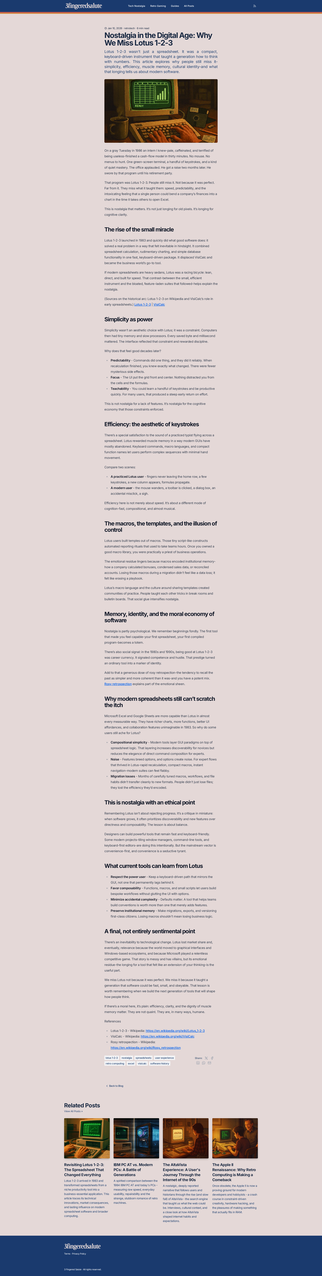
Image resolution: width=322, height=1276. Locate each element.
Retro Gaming (158, 6)
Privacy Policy (79, 1253)
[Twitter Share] (206, 1058)
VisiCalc (159, 304)
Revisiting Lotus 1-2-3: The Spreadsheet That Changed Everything (84, 1169)
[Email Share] (209, 1063)
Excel (131, 1063)
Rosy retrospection (118, 684)
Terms (67, 1253)
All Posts (189, 6)
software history (159, 1063)
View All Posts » (73, 1111)
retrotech (129, 28)
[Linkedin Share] (198, 1063)
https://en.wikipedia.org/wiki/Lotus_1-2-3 (175, 1031)
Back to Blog (116, 1085)
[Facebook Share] (212, 1058)
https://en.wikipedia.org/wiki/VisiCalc (167, 1036)
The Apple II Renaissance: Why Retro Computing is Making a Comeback (234, 1172)
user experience (164, 1057)
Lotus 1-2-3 (142, 304)
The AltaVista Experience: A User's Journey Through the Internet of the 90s (181, 1172)
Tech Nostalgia (136, 6)
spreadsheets (143, 1057)
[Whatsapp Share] (204, 1063)
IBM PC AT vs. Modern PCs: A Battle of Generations (133, 1169)
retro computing (115, 1063)
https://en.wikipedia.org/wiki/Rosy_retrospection (146, 1048)
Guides (175, 6)
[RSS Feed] (255, 6)
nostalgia (127, 1057)
